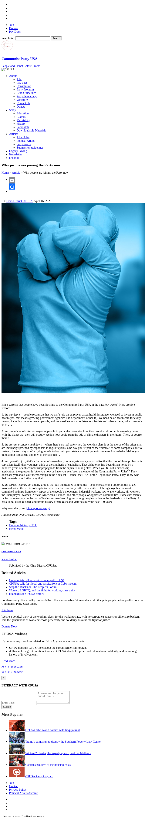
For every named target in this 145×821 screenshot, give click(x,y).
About (13, 75)
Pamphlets (23, 127)
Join (11, 24)
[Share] (76, 186)
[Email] (76, 180)
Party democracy (27, 96)
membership (16, 528)
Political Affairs (26, 140)
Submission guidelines (30, 147)
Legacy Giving (18, 151)
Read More (8, 661)
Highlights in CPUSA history (26, 593)
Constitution (24, 86)
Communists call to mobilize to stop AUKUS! (36, 580)
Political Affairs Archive (23, 793)
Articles (13, 133)
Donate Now (9, 626)
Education (23, 113)
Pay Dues (15, 31)
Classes (21, 116)
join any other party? (38, 508)
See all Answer (12, 672)
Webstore (22, 99)
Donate (13, 28)
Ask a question (12, 666)
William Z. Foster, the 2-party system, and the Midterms (58, 753)
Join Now (7, 610)
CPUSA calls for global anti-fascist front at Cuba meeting (43, 583)
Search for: (8, 38)
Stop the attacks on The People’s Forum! (33, 587)
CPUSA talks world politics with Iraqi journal (52, 730)
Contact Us (23, 103)
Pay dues (22, 82)
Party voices (24, 144)
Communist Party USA (23, 525)
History (21, 123)
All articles (23, 137)
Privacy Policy (17, 789)
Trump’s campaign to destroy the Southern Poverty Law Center (63, 741)
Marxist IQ (23, 120)
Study (12, 110)
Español (14, 157)
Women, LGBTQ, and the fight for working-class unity (42, 590)
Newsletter (15, 154)
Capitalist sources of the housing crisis (48, 764)
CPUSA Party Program (39, 776)
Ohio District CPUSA (19, 201)
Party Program (25, 89)
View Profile (9, 559)
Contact (13, 786)
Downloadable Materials (31, 130)
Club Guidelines (26, 92)
